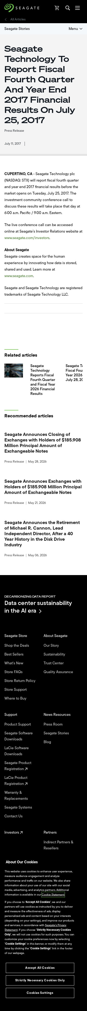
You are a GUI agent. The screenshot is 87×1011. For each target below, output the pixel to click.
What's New (14, 663)
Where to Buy (15, 698)
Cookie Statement (53, 894)
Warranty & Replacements (16, 796)
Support (11, 715)
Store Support (16, 690)
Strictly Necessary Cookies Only (40, 980)
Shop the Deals (17, 646)
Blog (48, 742)
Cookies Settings (40, 992)
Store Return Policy (20, 681)
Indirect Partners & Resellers (58, 845)
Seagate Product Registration (17, 766)
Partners (51, 832)
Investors (12, 832)
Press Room (54, 724)
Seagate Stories (17, 29)
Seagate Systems (18, 807)
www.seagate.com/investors (26, 238)
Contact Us (13, 816)
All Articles (18, 19)
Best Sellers (14, 654)
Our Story (52, 646)
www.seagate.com (18, 276)
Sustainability (55, 654)
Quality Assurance (59, 672)
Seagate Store (16, 636)
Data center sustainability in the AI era (38, 606)
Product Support (18, 724)
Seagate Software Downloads (18, 736)
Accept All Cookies (40, 967)
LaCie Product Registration (15, 781)
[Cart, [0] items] (57, 8)
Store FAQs (13, 672)
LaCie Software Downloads (16, 751)
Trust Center (54, 663)
